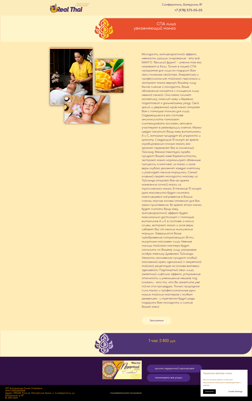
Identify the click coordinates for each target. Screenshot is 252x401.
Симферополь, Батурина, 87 (182, 4)
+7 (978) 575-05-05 (188, 10)
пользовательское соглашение (126, 393)
